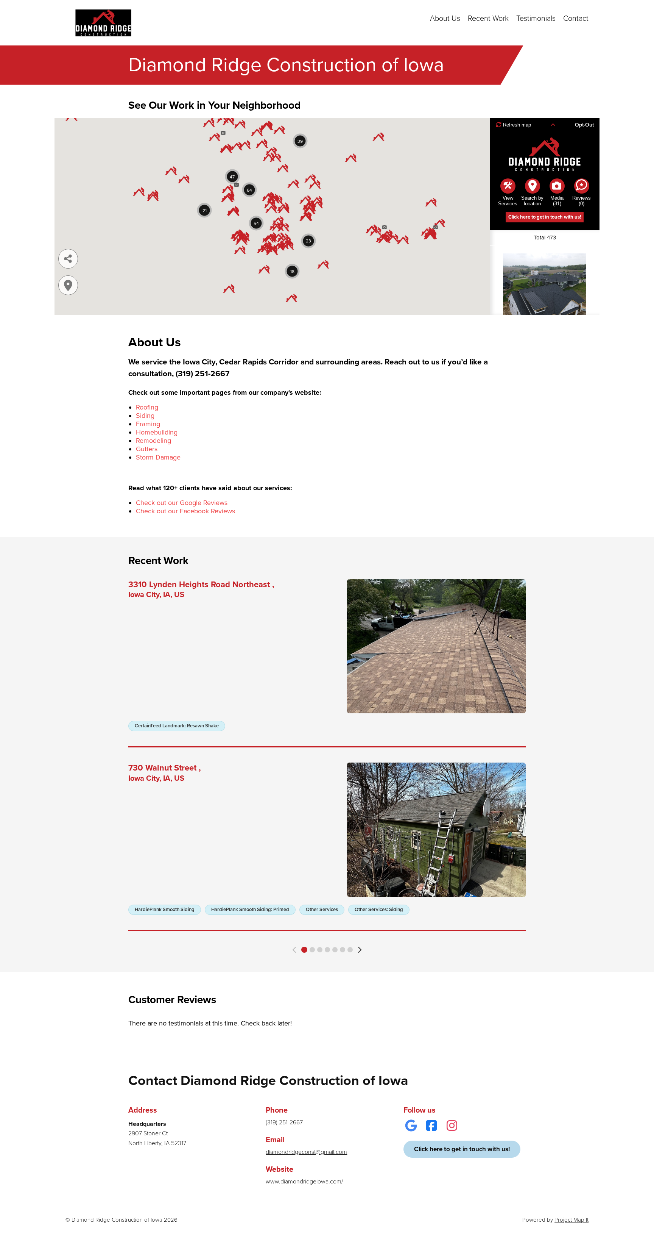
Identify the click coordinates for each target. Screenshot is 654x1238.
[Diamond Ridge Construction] (103, 23)
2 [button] (312, 949)
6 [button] (342, 949)
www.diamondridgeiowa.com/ (304, 1182)
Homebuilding (157, 432)
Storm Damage (158, 457)
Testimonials (536, 18)
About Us (445, 18)
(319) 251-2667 (284, 1122)
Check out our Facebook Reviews (185, 511)
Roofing (147, 407)
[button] (295, 950)
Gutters (146, 449)
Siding (145, 415)
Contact (576, 18)
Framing (148, 424)
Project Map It (571, 1219)
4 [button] (327, 949)
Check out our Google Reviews (181, 503)
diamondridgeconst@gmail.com (306, 1152)
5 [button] (335, 949)
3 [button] (319, 949)
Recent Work (488, 18)
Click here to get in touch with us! (462, 1149)
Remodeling (153, 440)
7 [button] (350, 949)
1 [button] (304, 950)
